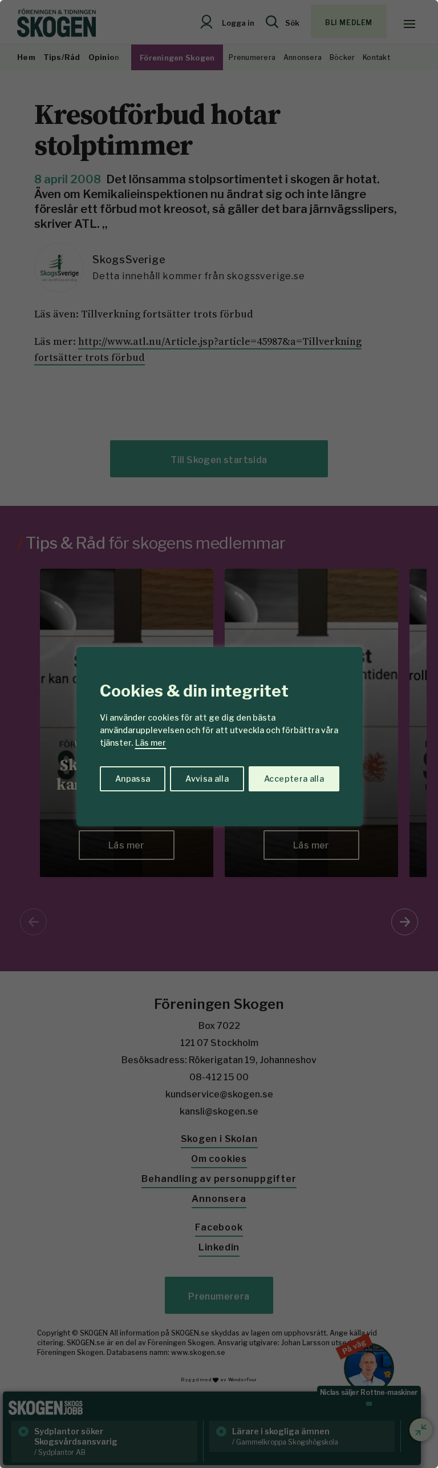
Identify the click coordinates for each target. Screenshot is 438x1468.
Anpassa (132, 778)
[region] (219, 734)
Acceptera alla (294, 778)
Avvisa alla (207, 778)
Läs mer (150, 742)
